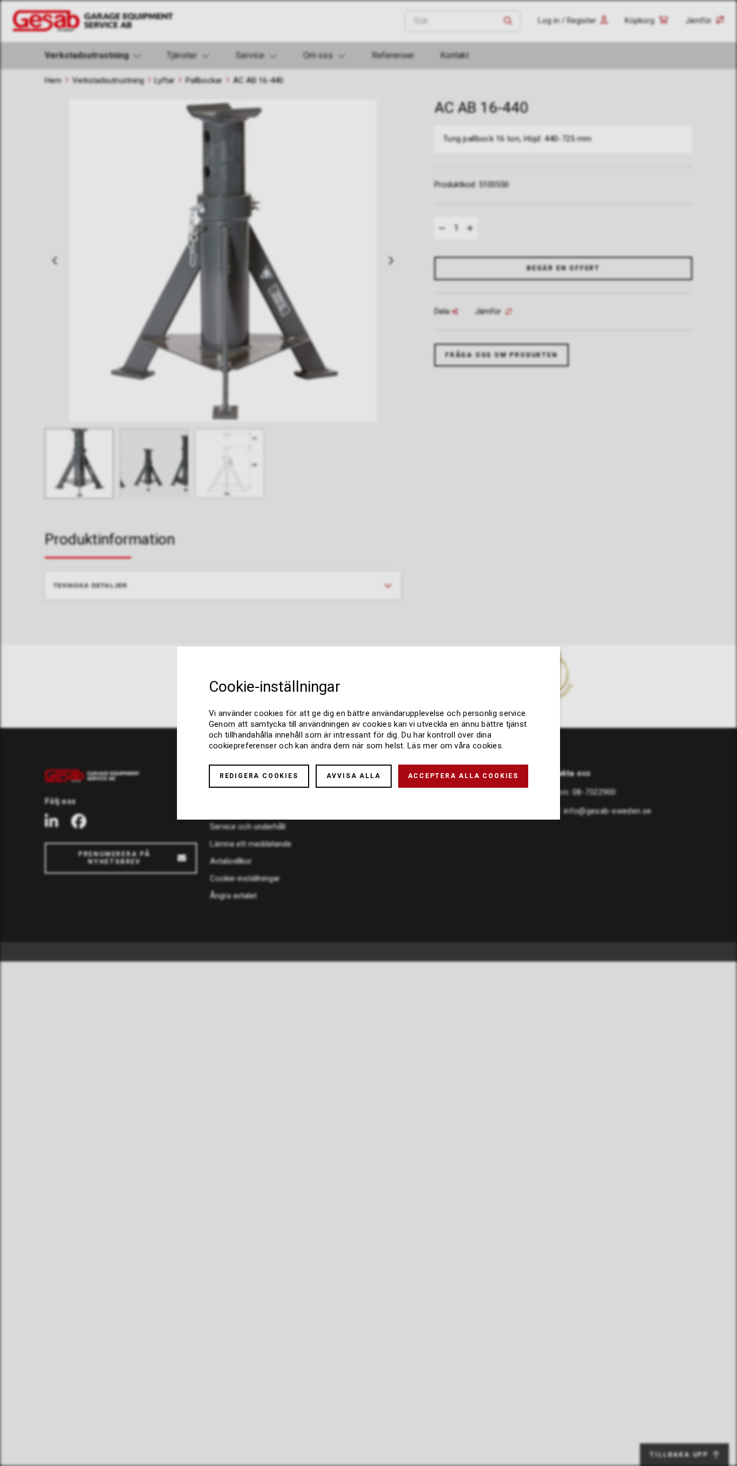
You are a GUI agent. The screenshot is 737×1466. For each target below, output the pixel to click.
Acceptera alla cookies (463, 776)
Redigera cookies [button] (259, 776)
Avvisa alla (353, 776)
